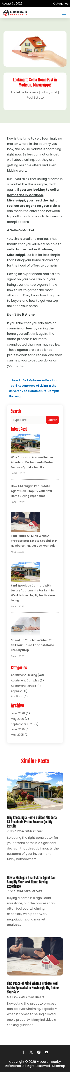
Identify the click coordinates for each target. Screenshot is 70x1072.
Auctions (17, 696)
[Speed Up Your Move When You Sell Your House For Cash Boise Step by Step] (25, 627)
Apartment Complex (25, 680)
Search (52, 420)
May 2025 (17, 735)
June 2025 (18, 729)
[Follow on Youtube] (47, 1052)
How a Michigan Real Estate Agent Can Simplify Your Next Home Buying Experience (31, 491)
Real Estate (35, 97)
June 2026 (18, 713)
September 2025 (22, 724)
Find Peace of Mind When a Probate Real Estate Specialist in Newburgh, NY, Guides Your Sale (34, 541)
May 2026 (17, 719)
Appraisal (17, 691)
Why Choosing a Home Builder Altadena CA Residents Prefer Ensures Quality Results (32, 462)
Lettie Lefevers (27, 92)
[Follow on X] (31, 1052)
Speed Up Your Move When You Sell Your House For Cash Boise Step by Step (32, 645)
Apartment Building (24, 675)
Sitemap (58, 1066)
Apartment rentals (24, 686)
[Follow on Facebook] (23, 1052)
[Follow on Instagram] (39, 1052)
